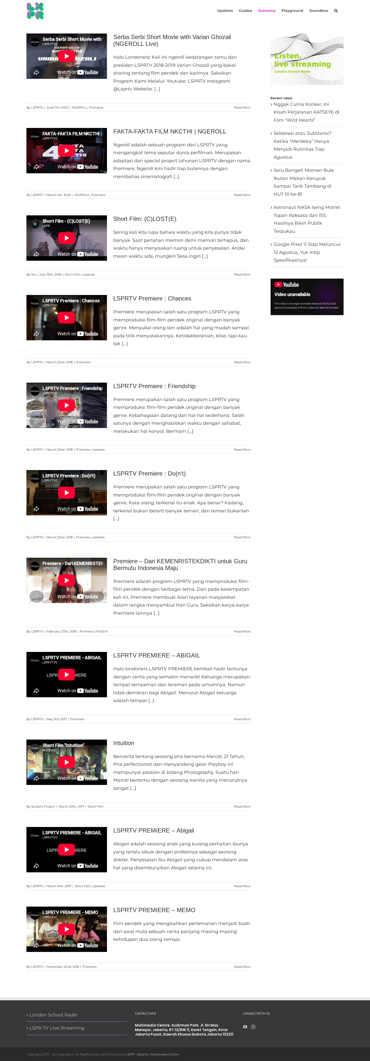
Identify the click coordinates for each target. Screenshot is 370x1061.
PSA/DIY (101, 631)
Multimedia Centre (165, 1054)
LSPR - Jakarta (137, 1054)
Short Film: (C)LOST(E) (144, 218)
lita (33, 274)
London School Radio (53, 1015)
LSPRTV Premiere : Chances (152, 298)
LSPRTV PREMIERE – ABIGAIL (156, 655)
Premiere (96, 107)
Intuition (123, 743)
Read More (242, 107)
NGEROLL (79, 107)
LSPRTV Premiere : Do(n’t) (149, 473)
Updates (88, 274)
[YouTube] (245, 1027)
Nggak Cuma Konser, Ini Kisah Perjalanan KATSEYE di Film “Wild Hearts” (306, 112)
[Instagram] (253, 1027)
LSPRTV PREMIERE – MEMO (154, 910)
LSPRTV (37, 107)
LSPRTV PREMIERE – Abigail (153, 830)
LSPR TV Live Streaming (56, 1028)
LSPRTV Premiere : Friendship (154, 386)
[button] (336, 10)
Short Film (73, 274)
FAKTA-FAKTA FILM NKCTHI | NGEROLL (169, 131)
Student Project (43, 806)
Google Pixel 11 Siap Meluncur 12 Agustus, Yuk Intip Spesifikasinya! (307, 252)
